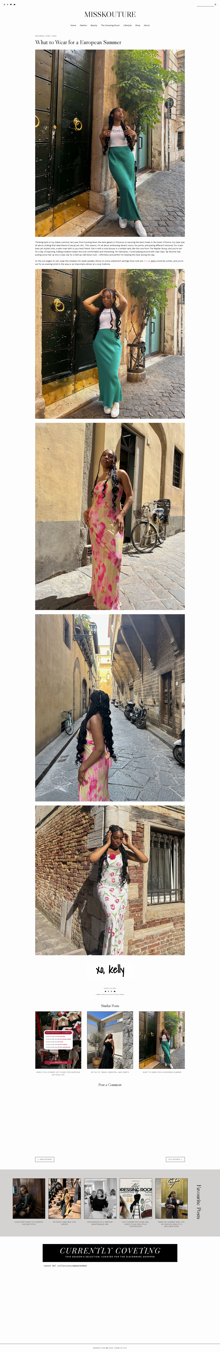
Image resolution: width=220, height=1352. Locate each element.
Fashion (83, 25)
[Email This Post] (114, 991)
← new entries (45, 1159)
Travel (121, 994)
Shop (137, 25)
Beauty (94, 25)
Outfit (111, 994)
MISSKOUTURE (110, 14)
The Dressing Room (110, 25)
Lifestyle (127, 25)
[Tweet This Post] (105, 991)
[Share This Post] (108, 991)
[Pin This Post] (111, 991)
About (147, 25)
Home (73, 25)
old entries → (175, 1159)
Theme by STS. (120, 1348)
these (146, 261)
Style (116, 994)
